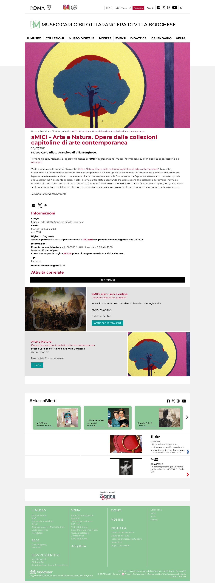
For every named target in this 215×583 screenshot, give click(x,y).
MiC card (87, 239)
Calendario (161, 38)
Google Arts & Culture (145, 424)
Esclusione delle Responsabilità (147, 574)
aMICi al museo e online (110, 294)
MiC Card (36, 162)
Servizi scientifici (46, 555)
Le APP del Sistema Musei (43, 424)
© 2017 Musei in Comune (109, 574)
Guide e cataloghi (80, 533)
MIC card (75, 524)
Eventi (120, 38)
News (153, 513)
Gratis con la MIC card (107, 322)
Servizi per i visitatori (81, 521)
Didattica (138, 38)
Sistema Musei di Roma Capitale (48, 527)
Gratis (37, 365)
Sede (36, 540)
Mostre (105, 38)
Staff (34, 518)
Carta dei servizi (40, 530)
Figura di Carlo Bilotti (42, 521)
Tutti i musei (121, 8)
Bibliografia (38, 562)
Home (34, 131)
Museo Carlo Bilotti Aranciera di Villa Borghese (109, 25)
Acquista (138, 8)
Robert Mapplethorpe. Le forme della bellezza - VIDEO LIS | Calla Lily (167, 469)
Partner (154, 519)
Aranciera (36, 547)
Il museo (34, 38)
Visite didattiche (79, 527)
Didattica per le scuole (122, 532)
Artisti (35, 524)
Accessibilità (77, 535)
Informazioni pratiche (82, 515)
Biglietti (75, 518)
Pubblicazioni (39, 559)
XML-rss (182, 576)
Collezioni (55, 38)
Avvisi (153, 516)
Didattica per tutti (60, 131)
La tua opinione (79, 538)
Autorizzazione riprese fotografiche (49, 565)
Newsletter (37, 533)
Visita (180, 38)
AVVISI (67, 253)
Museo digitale (81, 38)
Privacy (128, 574)
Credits (166, 574)
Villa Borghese (39, 544)
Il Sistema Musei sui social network (95, 423)
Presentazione (39, 515)
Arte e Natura (41, 341)
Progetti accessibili (120, 545)
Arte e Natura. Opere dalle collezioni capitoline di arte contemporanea (118, 169)
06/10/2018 (168, 447)
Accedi (150, 8)
